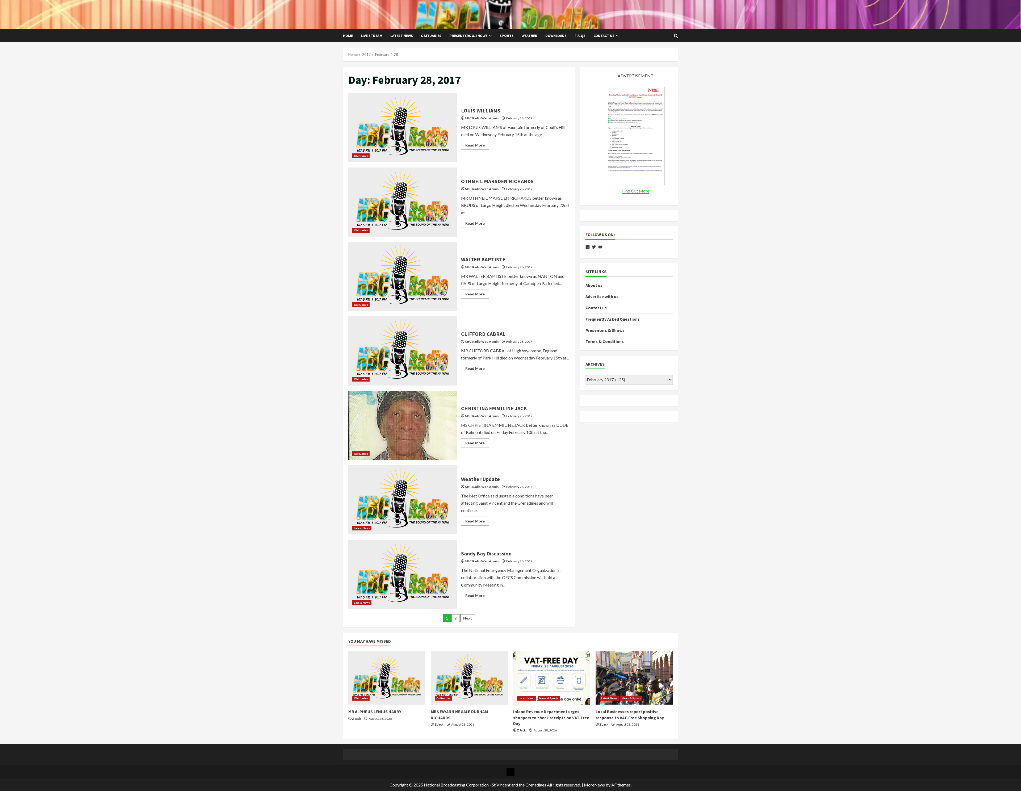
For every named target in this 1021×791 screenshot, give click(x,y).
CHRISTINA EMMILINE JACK (402, 425)
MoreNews (594, 784)
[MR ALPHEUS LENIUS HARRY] (386, 678)
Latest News (401, 35)
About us (593, 285)
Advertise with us (601, 296)
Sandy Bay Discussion (402, 574)
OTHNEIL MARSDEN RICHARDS (402, 202)
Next (467, 618)
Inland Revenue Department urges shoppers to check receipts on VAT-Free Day (551, 717)
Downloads (556, 35)
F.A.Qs (580, 35)
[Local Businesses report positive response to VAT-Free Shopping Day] (634, 678)
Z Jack (356, 719)
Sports (507, 35)
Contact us (603, 35)
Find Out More (635, 190)
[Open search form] (676, 36)
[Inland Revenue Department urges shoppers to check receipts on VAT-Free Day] (551, 678)
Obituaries (431, 35)
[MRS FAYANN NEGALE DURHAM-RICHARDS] (469, 678)
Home (348, 35)
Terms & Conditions (604, 341)
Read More (477, 146)
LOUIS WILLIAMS (402, 127)
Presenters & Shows (468, 35)
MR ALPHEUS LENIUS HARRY (374, 711)
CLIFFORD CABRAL (402, 351)
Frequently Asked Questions (612, 319)
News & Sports (548, 698)
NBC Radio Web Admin (482, 118)
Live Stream (371, 35)
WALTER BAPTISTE (402, 276)
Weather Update (402, 499)
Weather (529, 35)
